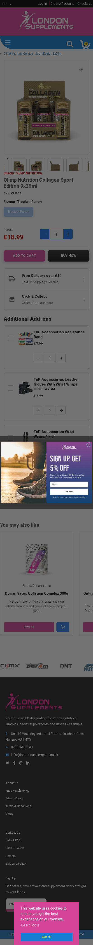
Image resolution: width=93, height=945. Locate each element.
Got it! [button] (46, 937)
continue (69, 492)
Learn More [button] (30, 925)
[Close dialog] (89, 445)
